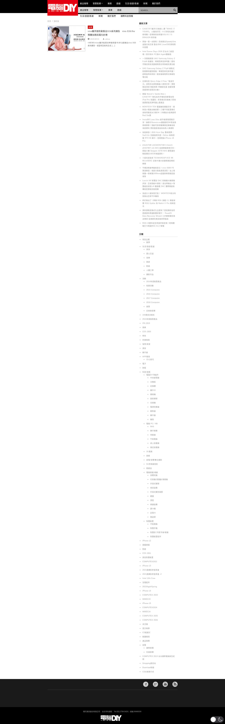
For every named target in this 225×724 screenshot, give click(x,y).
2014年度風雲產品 (153, 281)
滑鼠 (152, 500)
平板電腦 (154, 439)
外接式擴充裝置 (156, 492)
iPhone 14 (146, 591)
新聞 (145, 3)
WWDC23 (146, 599)
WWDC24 (146, 612)
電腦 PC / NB (152, 424)
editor (107, 39)
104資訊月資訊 (148, 315)
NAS (152, 426)
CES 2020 (146, 332)
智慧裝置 (97, 3)
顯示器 (145, 352)
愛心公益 (150, 254)
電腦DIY (62, 8)
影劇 (148, 266)
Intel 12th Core (148, 578)
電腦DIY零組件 (152, 375)
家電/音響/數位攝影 (154, 460)
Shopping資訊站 (149, 663)
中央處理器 (154, 378)
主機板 (153, 382)
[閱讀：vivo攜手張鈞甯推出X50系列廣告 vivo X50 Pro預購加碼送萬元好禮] (66, 38)
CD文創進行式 (148, 672)
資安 (144, 348)
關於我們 (156, 3)
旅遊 (148, 262)
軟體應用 (146, 637)
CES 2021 (146, 553)
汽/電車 (149, 452)
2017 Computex (153, 298)
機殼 (152, 419)
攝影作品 (150, 274)
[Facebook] (145, 684)
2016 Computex (153, 294)
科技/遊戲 (146, 372)
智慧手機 (154, 528)
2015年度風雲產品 (149, 319)
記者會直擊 (150, 311)
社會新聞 (150, 652)
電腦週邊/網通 (152, 472)
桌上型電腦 (154, 443)
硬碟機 (153, 394)
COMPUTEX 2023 (150, 595)
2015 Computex (153, 290)
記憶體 (153, 386)
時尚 (144, 336)
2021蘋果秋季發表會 (150, 570)
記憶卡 (153, 513)
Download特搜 (148, 667)
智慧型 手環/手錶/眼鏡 (159, 532)
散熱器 (153, 411)
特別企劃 (146, 239)
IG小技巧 (150, 359)
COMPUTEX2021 (149, 562)
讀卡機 (153, 509)
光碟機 (153, 403)
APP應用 (146, 357)
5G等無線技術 (152, 464)
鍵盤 (152, 496)
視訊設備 (154, 488)
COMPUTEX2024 (149, 607)
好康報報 (146, 340)
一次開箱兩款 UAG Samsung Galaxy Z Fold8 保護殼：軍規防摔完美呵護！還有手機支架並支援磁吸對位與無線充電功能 (158, 61)
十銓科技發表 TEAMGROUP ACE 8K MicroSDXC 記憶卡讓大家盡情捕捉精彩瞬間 (158, 161)
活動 (144, 279)
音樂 (148, 258)
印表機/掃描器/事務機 (159, 479)
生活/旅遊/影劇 (132, 3)
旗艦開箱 (146, 545)
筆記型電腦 (154, 447)
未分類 (145, 624)
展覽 (148, 306)
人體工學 (150, 270)
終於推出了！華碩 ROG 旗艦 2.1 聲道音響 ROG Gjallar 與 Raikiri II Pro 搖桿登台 (159, 203)
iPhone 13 (146, 566)
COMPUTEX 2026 (150, 620)
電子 (144, 364)
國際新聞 (150, 648)
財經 (144, 368)
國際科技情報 (127, 16)
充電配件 (146, 582)
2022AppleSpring (149, 587)
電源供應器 (154, 407)
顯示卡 (153, 390)
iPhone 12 (146, 541)
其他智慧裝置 (147, 557)
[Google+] (155, 684)
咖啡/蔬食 (146, 344)
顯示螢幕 (154, 431)
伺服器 (153, 435)
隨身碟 (153, 517)
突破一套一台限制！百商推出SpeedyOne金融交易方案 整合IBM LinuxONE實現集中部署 (159, 44)
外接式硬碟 (154, 484)
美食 (148, 249)
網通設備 (154, 504)
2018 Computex (153, 302)
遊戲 (118, 3)
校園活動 (150, 286)
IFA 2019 (146, 323)
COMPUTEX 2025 (150, 616)
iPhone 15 (146, 603)
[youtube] (165, 684)
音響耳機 (154, 475)
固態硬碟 (154, 399)
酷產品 (149, 468)
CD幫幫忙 (146, 633)
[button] (217, 719)
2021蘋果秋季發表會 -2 (152, 574)
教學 (148, 242)
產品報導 (84, 3)
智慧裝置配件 (155, 537)
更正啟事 (146, 628)
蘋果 (110, 3)
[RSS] (175, 684)
